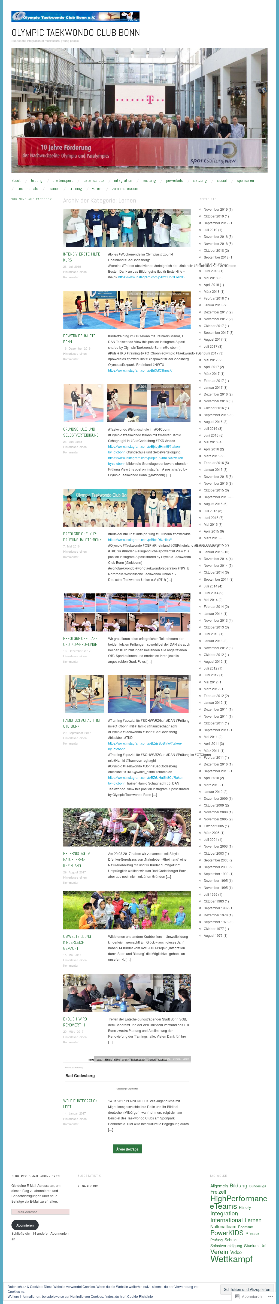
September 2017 (216, 332)
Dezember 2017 (216, 312)
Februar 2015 (214, 545)
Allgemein (219, 1185)
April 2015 (211, 531)
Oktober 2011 (214, 723)
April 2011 (211, 743)
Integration (123, 180)
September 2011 (216, 729)
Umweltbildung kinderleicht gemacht (77, 942)
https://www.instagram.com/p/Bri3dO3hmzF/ (140, 370)
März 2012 (212, 688)
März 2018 (212, 291)
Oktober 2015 (214, 490)
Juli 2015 (210, 510)
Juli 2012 (210, 668)
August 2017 (213, 339)
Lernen (176, 212)
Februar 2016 (214, 462)
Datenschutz (93, 180)
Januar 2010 (213, 791)
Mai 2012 (211, 682)
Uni (263, 1245)
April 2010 (211, 777)
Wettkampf (231, 1258)
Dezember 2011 (216, 709)
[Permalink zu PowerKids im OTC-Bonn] (127, 311)
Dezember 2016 (216, 394)
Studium (251, 1245)
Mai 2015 (211, 524)
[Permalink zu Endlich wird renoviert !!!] (127, 994)
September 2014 (216, 579)
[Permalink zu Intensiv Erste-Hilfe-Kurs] (127, 229)
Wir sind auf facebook (31, 199)
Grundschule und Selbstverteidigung (81, 432)
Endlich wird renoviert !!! (75, 1022)
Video (186, 293)
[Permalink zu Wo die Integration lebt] (127, 1076)
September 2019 (216, 222)
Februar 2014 (214, 606)
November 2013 (216, 620)
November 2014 (216, 565)
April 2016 (211, 449)
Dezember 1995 (216, 880)
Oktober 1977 (214, 928)
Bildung (37, 180)
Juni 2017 (211, 353)
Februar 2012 (214, 695)
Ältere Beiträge (127, 1149)
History (245, 1207)
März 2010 (212, 784)
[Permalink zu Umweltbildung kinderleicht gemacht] (127, 911)
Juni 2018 (211, 270)
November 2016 (216, 401)
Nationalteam (223, 1226)
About (16, 180)
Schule (176, 977)
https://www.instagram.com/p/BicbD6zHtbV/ (140, 539)
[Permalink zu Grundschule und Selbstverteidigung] (127, 404)
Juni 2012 (211, 675)
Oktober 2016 (214, 407)
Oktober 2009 (214, 805)
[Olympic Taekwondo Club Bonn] (139, 112)
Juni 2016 (211, 435)
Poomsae (160, 293)
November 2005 (216, 819)
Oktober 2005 (214, 825)
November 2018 (216, 243)
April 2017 (211, 366)
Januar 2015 (213, 551)
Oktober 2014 (214, 572)
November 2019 (216, 209)
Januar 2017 (213, 387)
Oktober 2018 (214, 250)
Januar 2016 (213, 469)
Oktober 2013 (214, 627)
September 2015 (216, 496)
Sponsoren (245, 180)
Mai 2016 (211, 442)
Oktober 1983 (214, 901)
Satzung (200, 180)
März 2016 (212, 455)
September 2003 (216, 860)
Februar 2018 (214, 298)
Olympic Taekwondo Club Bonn (75, 32)
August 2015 (213, 503)
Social (222, 180)
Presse (252, 1233)
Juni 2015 (211, 517)
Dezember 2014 (216, 558)
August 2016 (213, 421)
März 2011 (212, 750)
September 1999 (216, 873)
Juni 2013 (211, 633)
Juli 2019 (210, 229)
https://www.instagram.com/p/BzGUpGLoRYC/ (151, 277)
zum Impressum (125, 188)
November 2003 (216, 846)
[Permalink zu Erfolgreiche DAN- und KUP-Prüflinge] (127, 614)
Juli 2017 (210, 346)
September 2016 (216, 414)
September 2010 (216, 770)
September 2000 (216, 866)
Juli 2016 (210, 428)
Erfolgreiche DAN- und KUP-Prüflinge (80, 641)
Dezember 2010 (216, 764)
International (136, 293)
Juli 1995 (210, 894)
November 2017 (216, 318)
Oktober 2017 (214, 325)
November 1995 (216, 887)
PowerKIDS (174, 180)
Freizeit (137, 811)
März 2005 (212, 832)
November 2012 (216, 647)
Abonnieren (25, 1225)
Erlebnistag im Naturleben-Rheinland (76, 860)
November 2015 (216, 483)
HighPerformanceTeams (238, 1201)
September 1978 (216, 921)
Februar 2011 (214, 757)
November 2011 (216, 716)
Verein (97, 188)
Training (75, 188)
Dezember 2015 (216, 476)
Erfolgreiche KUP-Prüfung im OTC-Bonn (82, 537)
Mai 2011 (211, 736)
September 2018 (216, 257)
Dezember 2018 (216, 236)
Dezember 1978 (216, 915)
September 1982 (216, 907)
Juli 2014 (210, 586)
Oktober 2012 (214, 654)
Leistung (149, 180)
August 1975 (213, 935)
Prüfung (153, 387)
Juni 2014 (211, 592)
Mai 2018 (211, 277)
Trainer (53, 188)
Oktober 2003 (214, 853)
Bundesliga (257, 1186)
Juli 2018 (210, 264)
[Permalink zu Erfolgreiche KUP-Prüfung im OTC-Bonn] (127, 509)
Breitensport (63, 180)
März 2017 (212, 373)
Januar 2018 (213, 305)
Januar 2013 (213, 640)
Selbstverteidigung (170, 387)
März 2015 (212, 538)
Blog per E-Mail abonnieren (35, 1176)
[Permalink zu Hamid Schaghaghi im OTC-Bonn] (127, 695)
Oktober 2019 (214, 216)
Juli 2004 (210, 839)
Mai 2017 (211, 359)
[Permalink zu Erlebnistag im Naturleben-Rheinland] (127, 829)
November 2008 (216, 812)
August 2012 (213, 661)
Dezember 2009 (216, 798)
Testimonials (27, 188)
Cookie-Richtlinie (140, 1296)
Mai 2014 (211, 599)
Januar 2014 (213, 613)
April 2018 (211, 284)
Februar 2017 (214, 380)
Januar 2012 (213, 702)
